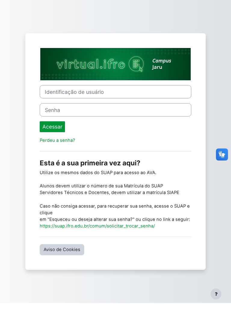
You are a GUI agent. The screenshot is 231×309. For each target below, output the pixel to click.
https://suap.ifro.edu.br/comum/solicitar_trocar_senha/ (97, 226)
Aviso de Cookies (62, 249)
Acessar (52, 126)
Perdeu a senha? (57, 140)
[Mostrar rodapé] (216, 293)
